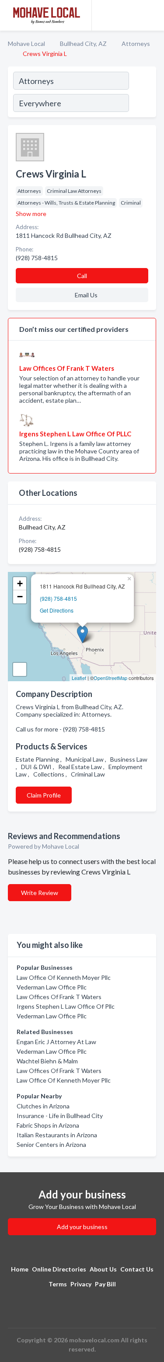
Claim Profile (44, 795)
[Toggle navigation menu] (152, 15)
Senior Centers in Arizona (51, 1144)
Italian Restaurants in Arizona (57, 1135)
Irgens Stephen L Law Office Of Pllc (66, 1006)
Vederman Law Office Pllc (52, 987)
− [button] (20, 596)
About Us (103, 1269)
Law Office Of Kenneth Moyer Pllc (64, 977)
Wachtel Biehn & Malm (47, 1061)
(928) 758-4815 (58, 598)
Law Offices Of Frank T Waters (59, 996)
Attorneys (136, 43)
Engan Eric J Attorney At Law (56, 1041)
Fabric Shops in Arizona (48, 1125)
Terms (58, 1284)
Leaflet (79, 677)
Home (19, 1269)
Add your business (82, 1226)
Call (82, 275)
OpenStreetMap (110, 677)
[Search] (142, 93)
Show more (31, 213)
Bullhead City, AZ (83, 43)
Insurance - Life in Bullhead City (60, 1115)
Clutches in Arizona (43, 1106)
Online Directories (59, 1269)
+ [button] (20, 583)
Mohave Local (26, 43)
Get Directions (56, 610)
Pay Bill (105, 1284)
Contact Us (137, 1269)
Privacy (80, 1284)
